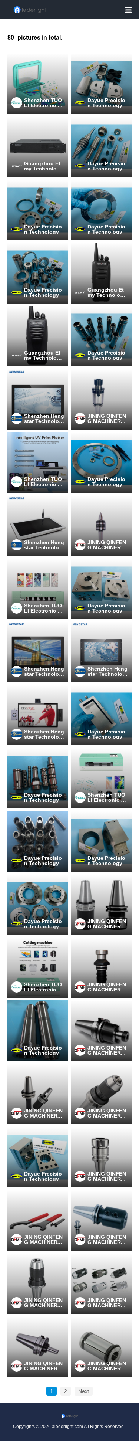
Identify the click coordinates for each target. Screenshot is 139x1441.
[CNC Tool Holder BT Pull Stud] (101, 968)
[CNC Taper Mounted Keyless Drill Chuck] (101, 1283)
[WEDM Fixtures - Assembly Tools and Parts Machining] (101, 715)
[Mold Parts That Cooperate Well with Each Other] (37, 841)
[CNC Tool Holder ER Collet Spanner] (37, 1220)
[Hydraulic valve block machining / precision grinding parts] (101, 589)
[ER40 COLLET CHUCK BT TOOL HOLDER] (101, 1157)
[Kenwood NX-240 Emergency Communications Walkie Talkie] (101, 273)
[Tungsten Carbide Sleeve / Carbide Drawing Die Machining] (101, 210)
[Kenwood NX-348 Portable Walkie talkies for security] (37, 336)
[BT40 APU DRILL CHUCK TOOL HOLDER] (37, 1283)
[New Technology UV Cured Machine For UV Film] (37, 83)
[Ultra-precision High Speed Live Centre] (101, 525)
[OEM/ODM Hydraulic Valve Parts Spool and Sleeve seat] (37, 778)
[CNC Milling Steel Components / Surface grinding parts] (101, 841)
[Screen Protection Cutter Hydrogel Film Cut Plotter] (37, 589)
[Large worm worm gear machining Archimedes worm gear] (101, 462)
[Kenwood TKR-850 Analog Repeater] (37, 146)
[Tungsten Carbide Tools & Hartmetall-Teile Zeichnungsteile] (37, 210)
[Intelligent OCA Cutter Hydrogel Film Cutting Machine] (101, 778)
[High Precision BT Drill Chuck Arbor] (37, 1346)
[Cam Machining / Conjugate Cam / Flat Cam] (37, 904)
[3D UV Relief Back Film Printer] (37, 462)
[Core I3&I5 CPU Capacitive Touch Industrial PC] (101, 651)
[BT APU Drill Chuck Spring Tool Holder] (101, 1094)
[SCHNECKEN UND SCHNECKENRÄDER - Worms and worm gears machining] (101, 146)
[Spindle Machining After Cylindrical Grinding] (37, 1030)
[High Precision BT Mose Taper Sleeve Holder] (37, 1094)
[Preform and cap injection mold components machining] (101, 336)
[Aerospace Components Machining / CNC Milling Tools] (37, 1157)
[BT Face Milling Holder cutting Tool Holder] (101, 1030)
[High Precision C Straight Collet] (101, 1346)
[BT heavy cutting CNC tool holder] (101, 904)
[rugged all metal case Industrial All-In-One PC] (37, 525)
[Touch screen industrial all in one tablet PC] (37, 399)
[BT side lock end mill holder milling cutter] (101, 1220)
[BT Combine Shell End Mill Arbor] (101, 399)
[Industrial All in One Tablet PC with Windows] (37, 651)
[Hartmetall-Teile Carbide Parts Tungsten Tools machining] (37, 273)
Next (83, 1391)
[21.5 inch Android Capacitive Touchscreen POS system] (37, 715)
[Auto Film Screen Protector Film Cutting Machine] (37, 968)
